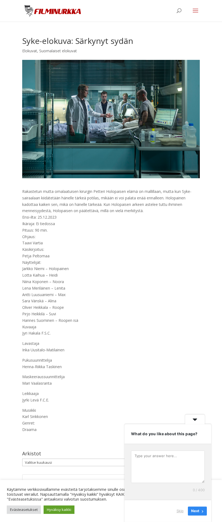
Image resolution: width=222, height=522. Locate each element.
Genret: (28, 423)
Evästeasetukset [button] (24, 509)
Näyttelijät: (31, 262)
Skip (180, 511)
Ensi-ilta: (29, 217)
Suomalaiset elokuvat (58, 50)
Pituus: (28, 230)
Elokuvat (29, 50)
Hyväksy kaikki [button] (59, 509)
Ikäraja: (28, 223)
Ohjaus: (28, 236)
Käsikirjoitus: (33, 249)
